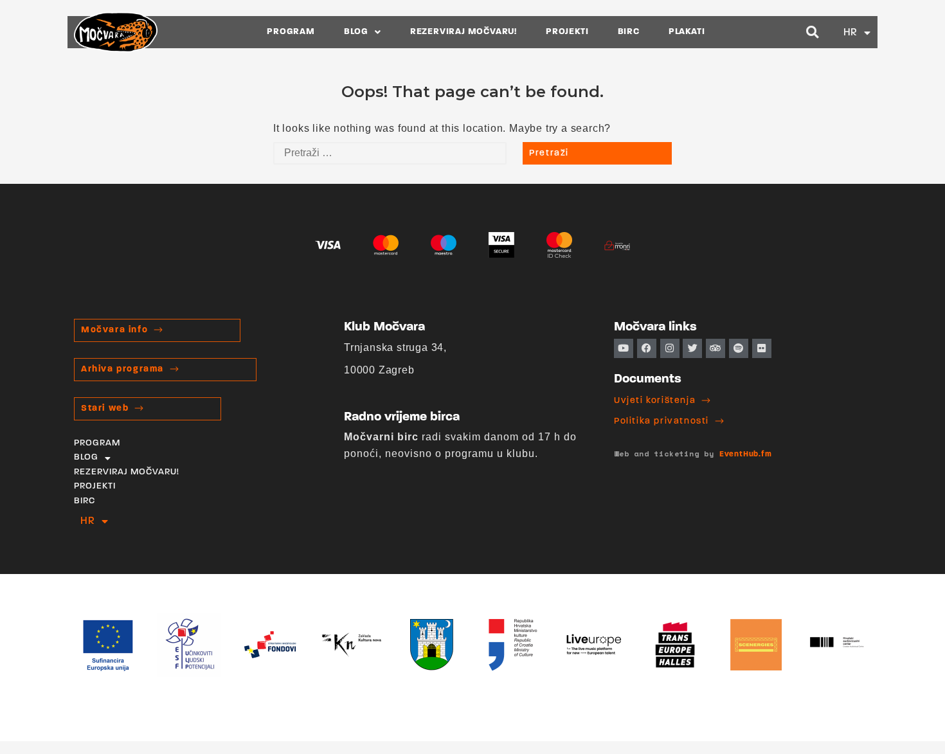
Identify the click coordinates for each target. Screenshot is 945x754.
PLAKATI (687, 32)
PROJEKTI (567, 32)
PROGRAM (291, 32)
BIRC (629, 32)
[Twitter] (692, 348)
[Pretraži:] (390, 153)
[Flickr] (761, 348)
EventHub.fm (745, 454)
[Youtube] (623, 348)
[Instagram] (670, 348)
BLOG (356, 32)
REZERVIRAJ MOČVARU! (463, 32)
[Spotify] (738, 348)
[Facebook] (646, 348)
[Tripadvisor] (715, 348)
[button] (813, 32)
